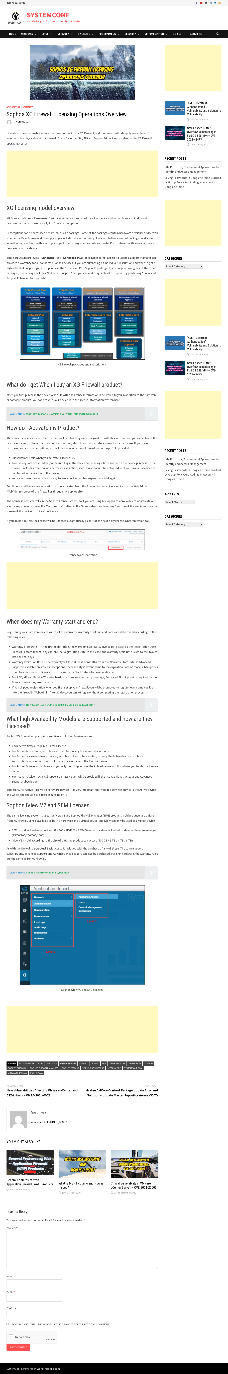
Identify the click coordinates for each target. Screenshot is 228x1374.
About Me (196, 33)
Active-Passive (26, 1063)
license (95, 1063)
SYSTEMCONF (48, 14)
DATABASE (84, 33)
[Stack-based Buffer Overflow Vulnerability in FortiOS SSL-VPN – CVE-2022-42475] (175, 128)
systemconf (114, 1068)
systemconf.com (133, 1068)
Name (11, 1276)
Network (63, 33)
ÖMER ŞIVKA (22, 122)
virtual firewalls (17, 1072)
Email (11, 1292)
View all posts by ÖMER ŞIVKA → (49, 1122)
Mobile (177, 33)
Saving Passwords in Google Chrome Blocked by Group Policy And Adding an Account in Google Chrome (193, 182)
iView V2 (83, 1063)
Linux (45, 33)
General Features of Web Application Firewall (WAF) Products (30, 1182)
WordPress (43, 1368)
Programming (107, 33)
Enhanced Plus (68, 1063)
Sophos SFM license (93, 1068)
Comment (13, 1228)
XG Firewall (36, 1072)
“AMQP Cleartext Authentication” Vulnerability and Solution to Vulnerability (204, 108)
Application (14, 107)
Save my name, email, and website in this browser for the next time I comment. (61, 1324)
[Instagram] (211, 3)
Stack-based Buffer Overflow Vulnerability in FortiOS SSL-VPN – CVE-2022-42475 (201, 133)
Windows (27, 33)
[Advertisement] (82, 174)
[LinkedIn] (215, 3)
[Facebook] (197, 3)
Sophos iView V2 (70, 1068)
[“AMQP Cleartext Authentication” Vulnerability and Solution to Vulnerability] (175, 103)
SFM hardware (117, 1063)
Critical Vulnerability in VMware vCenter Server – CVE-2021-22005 (134, 1185)
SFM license (135, 1063)
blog (40, 1063)
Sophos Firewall (17, 1068)
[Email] (219, 3)
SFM (104, 1063)
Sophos (148, 1063)
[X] (206, 3)
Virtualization (154, 33)
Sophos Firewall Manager (44, 1068)
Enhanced (52, 1063)
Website (11, 1307)
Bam (57, 1368)
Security (130, 33)
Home (12, 33)
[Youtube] (201, 3)
